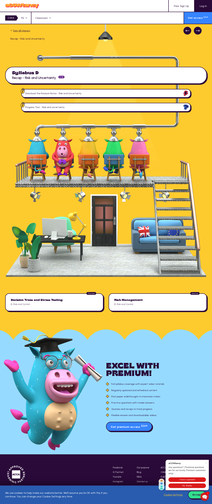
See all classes (21, 30)
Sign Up (181, 6)
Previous (187, 31)
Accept (197, 494)
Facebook (117, 467)
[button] (204, 496)
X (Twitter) (118, 472)
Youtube (117, 476)
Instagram (118, 481)
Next (198, 31)
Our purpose (143, 467)
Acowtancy (22, 6)
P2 (22, 18)
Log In (203, 6)
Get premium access (129, 426)
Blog (139, 472)
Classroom (41, 18)
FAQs (139, 476)
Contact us (142, 481)
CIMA (11, 17)
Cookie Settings (173, 494)
